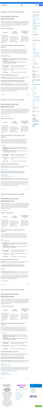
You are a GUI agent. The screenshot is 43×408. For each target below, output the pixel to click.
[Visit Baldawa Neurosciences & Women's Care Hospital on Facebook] (34, 126)
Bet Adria (2, 239)
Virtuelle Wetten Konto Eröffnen (5, 56)
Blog (33, 46)
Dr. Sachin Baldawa (36, 53)
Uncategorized (35, 38)
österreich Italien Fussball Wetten (6, 365)
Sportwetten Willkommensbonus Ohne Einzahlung (36, 23)
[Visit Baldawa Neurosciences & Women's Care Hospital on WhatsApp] (33, 124)
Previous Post (2, 94)
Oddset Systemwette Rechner (5, 240)
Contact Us (34, 48)
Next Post (28, 94)
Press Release (35, 61)
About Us (34, 42)
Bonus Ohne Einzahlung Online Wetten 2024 (7, 176)
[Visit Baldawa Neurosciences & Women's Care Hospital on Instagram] (34, 80)
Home (33, 60)
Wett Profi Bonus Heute (4, 169)
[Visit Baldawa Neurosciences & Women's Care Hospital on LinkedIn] (33, 80)
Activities (34, 45)
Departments (35, 49)
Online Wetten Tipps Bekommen (5, 374)
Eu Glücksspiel (3, 269)
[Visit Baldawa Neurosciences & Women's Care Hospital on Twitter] (38, 80)
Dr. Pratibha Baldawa (36, 52)
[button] (38, 406)
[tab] (32, 385)
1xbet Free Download (36, 18)
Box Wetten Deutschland (4, 280)
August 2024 (34, 32)
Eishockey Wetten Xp (4, 210)
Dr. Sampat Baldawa (36, 55)
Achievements (35, 88)
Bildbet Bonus (3, 268)
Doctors (34, 51)
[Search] (41, 5)
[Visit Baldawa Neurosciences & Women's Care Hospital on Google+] (36, 80)
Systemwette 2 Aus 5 (4, 332)
